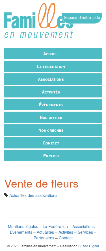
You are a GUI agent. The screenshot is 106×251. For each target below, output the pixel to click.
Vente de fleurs (41, 183)
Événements (21, 232)
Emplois (51, 155)
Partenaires (44, 238)
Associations (51, 79)
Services (85, 232)
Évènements (51, 104)
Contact (51, 143)
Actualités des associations (33, 195)
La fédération (51, 66)
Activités (51, 92)
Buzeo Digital (88, 245)
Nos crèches (51, 130)
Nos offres (51, 117)
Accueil (51, 53)
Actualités (45, 232)
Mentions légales (23, 226)
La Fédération (55, 226)
